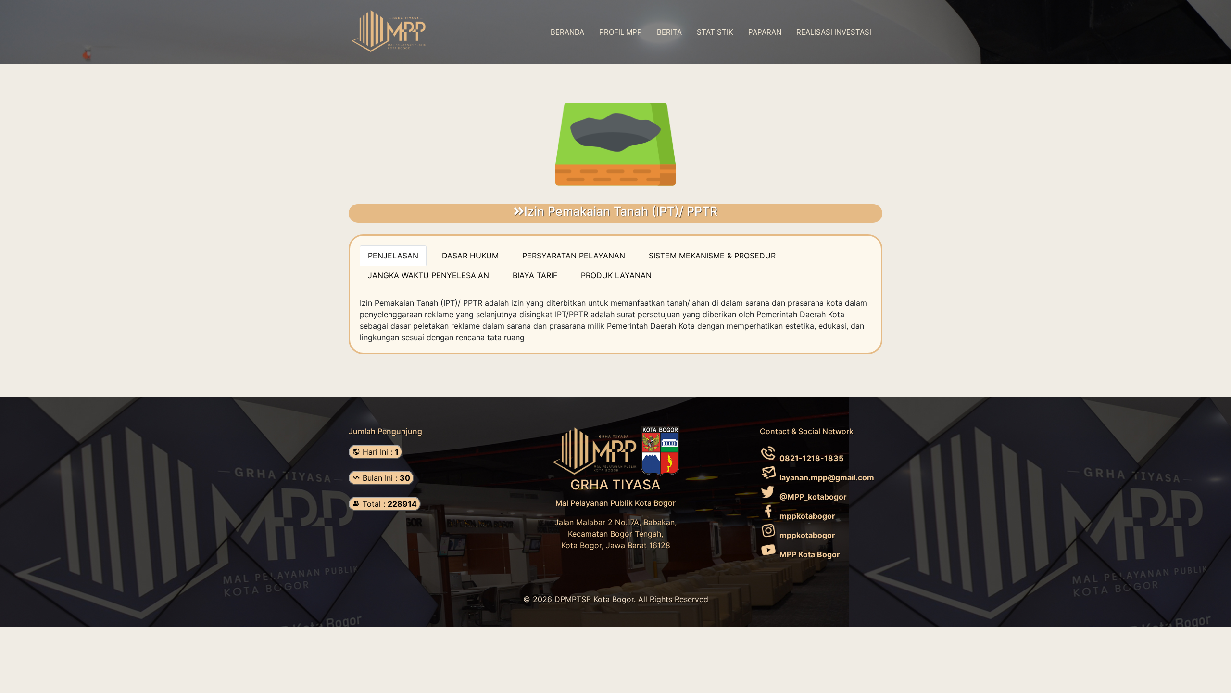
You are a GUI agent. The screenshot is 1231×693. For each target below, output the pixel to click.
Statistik (715, 32)
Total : (388, 504)
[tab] (393, 255)
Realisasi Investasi (833, 32)
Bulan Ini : (385, 478)
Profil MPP (620, 32)
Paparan (764, 32)
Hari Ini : (379, 452)
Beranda (567, 32)
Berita (669, 32)
